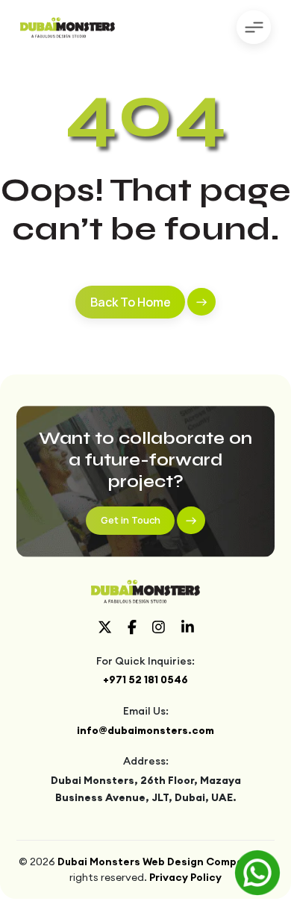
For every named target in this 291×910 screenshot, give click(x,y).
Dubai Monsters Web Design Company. (157, 861)
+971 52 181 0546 (145, 679)
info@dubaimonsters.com (145, 730)
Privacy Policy (185, 877)
